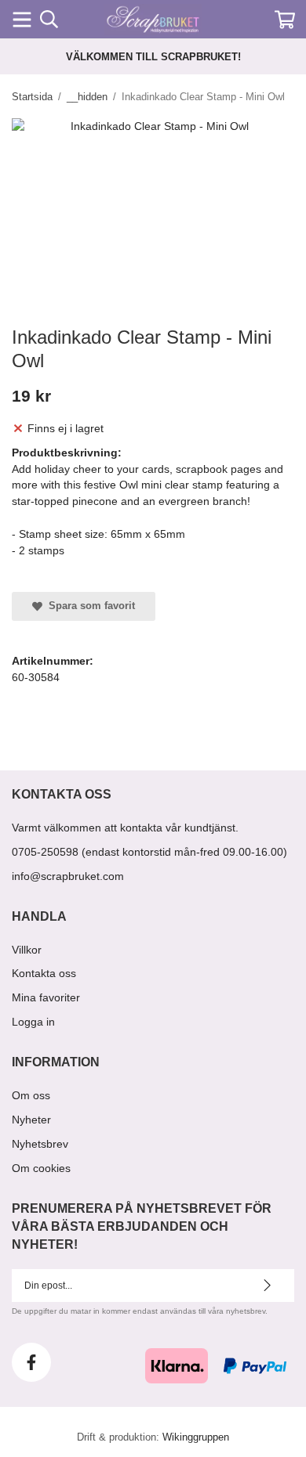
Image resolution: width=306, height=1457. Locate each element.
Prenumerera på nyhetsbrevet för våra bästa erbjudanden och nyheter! (141, 1226)
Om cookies (41, 1168)
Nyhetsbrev (40, 1144)
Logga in (33, 1021)
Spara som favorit (88, 605)
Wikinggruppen (195, 1437)
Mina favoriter (46, 997)
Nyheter (31, 1119)
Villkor (27, 949)
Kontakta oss (44, 973)
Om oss (31, 1095)
